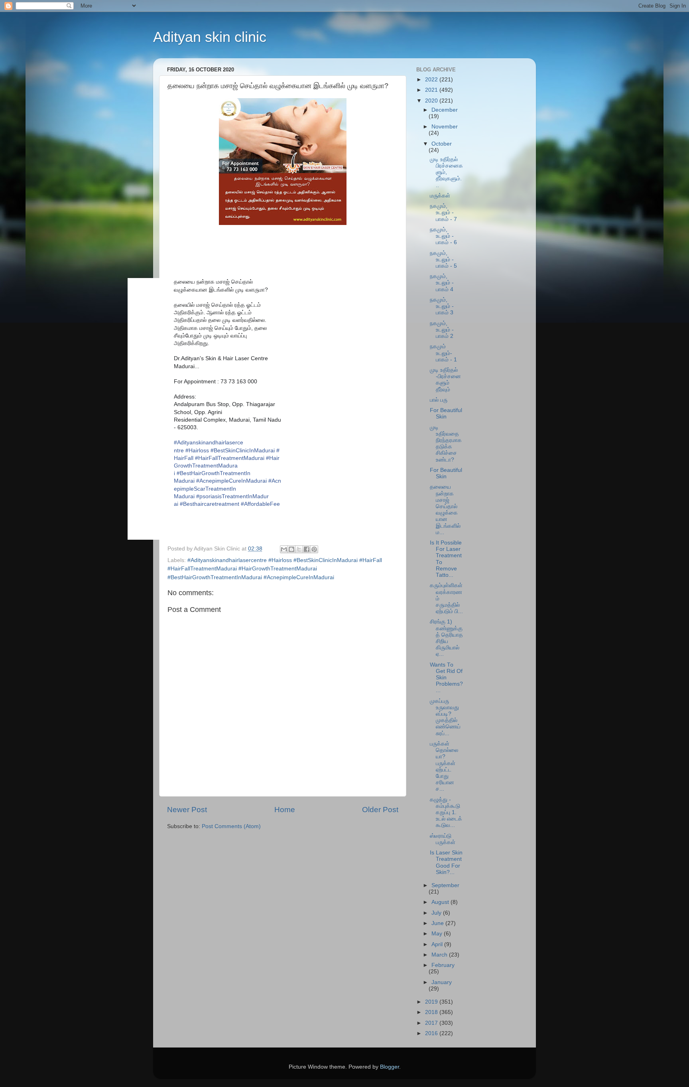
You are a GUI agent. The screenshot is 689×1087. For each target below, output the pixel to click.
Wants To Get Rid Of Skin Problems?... (446, 678)
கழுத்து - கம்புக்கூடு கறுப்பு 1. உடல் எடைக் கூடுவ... (446, 813)
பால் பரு (438, 400)
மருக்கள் (440, 196)
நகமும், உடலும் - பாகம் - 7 (443, 212)
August (441, 902)
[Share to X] (299, 549)
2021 (432, 90)
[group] (214, 409)
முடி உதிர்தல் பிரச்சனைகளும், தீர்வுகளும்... (446, 172)
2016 (432, 1033)
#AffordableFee (260, 504)
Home (284, 809)
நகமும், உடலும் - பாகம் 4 (442, 282)
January (441, 982)
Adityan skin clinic (209, 37)
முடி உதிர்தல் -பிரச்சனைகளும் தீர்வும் (445, 380)
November (444, 127)
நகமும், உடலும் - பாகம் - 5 (443, 259)
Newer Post (187, 809)
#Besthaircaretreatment (209, 504)
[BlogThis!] (291, 549)
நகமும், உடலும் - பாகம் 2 (442, 329)
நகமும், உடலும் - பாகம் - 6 (443, 236)
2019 (432, 1002)
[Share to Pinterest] (314, 549)
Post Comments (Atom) (231, 826)
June (438, 923)
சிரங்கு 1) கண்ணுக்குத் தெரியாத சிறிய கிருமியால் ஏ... (446, 638)
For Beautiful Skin (446, 413)
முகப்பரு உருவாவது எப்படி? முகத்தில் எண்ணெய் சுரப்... (445, 717)
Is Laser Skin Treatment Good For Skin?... (446, 862)
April (437, 944)
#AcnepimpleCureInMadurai (231, 480)
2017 (432, 1023)
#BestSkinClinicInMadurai (243, 450)
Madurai (227, 488)
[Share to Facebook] (307, 549)
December (444, 110)
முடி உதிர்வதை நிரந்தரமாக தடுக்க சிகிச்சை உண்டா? (446, 443)
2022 (432, 80)
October (441, 144)
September (445, 885)
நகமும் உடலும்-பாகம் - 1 (443, 352)
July (437, 913)
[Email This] (284, 549)
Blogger (389, 1067)
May (437, 934)
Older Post (380, 809)
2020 (432, 101)
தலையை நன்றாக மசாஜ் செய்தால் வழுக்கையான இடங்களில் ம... (445, 509)
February (443, 965)
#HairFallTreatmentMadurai (229, 458)
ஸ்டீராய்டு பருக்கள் (442, 839)
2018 (432, 1012)
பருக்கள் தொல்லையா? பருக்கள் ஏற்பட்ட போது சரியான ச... (444, 766)
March (440, 955)
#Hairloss (197, 450)
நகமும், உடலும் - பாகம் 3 (442, 306)
